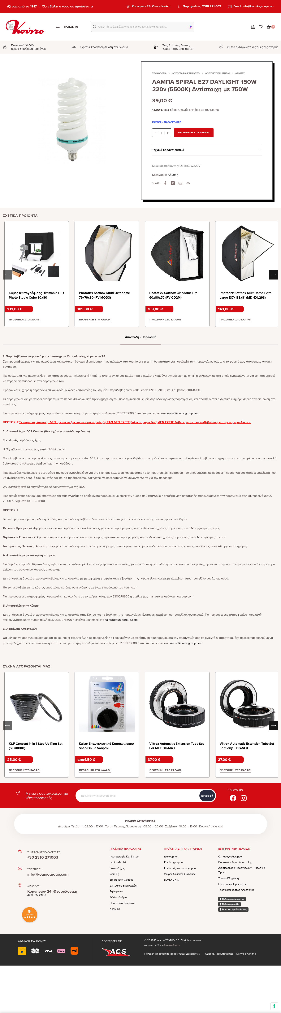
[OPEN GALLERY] (71, 118)
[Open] (261, 27)
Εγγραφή (207, 795)
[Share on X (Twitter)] (173, 183)
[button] (94, 27)
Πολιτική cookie (230, 904)
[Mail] (180, 183)
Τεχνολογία (159, 73)
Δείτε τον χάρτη (36, 894)
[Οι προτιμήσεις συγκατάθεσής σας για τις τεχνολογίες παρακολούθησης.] (274, 1006)
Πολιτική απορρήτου (233, 899)
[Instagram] (243, 798)
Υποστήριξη (34, 869)
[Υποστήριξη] (20, 868)
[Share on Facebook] (165, 183)
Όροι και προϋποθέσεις (234, 909)
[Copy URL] (188, 183)
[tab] (140, 337)
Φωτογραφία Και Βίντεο (186, 73)
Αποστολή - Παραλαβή (140, 337)
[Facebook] (232, 798)
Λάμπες (240, 73)
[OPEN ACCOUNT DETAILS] (253, 27)
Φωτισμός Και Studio (217, 73)
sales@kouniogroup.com (183, 413)
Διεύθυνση (33, 886)
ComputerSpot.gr (172, 945)
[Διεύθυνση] (20, 885)
